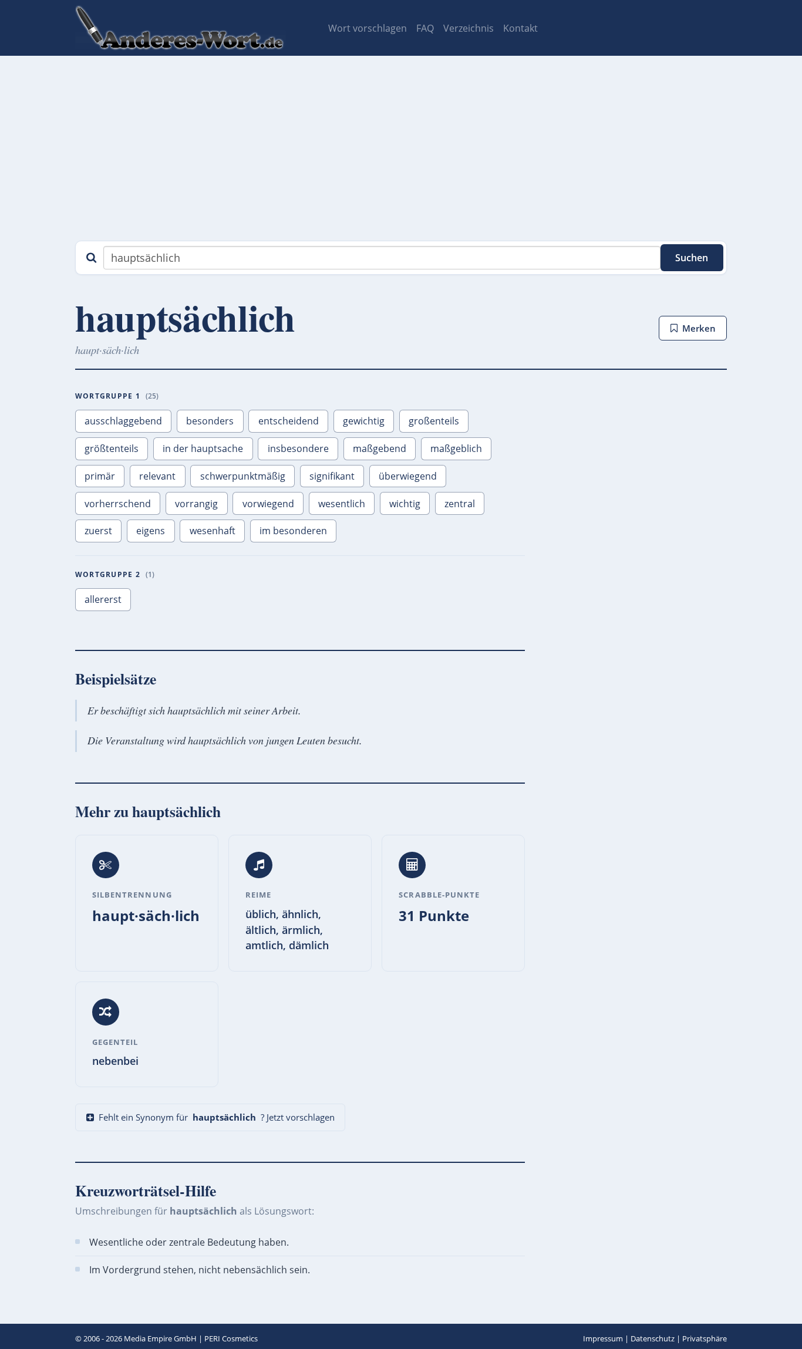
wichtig (404, 503)
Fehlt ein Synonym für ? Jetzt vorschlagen (217, 1117)
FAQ (425, 28)
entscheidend (288, 420)
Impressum (603, 1338)
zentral (459, 503)
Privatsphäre (704, 1338)
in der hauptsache (203, 448)
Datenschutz (653, 1338)
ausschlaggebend (123, 420)
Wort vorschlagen (367, 28)
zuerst (98, 530)
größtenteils (112, 448)
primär (100, 476)
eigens (150, 530)
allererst (103, 599)
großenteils (434, 420)
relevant (157, 476)
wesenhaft (212, 530)
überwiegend (408, 476)
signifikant (332, 476)
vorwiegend (268, 503)
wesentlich (341, 503)
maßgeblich (456, 448)
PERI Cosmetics (231, 1338)
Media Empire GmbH (160, 1338)
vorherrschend (118, 503)
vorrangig (196, 503)
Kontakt (520, 28)
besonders (210, 420)
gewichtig (364, 420)
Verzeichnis (468, 28)
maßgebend (379, 448)
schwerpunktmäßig (242, 476)
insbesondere (298, 448)
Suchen (691, 257)
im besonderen (293, 530)
